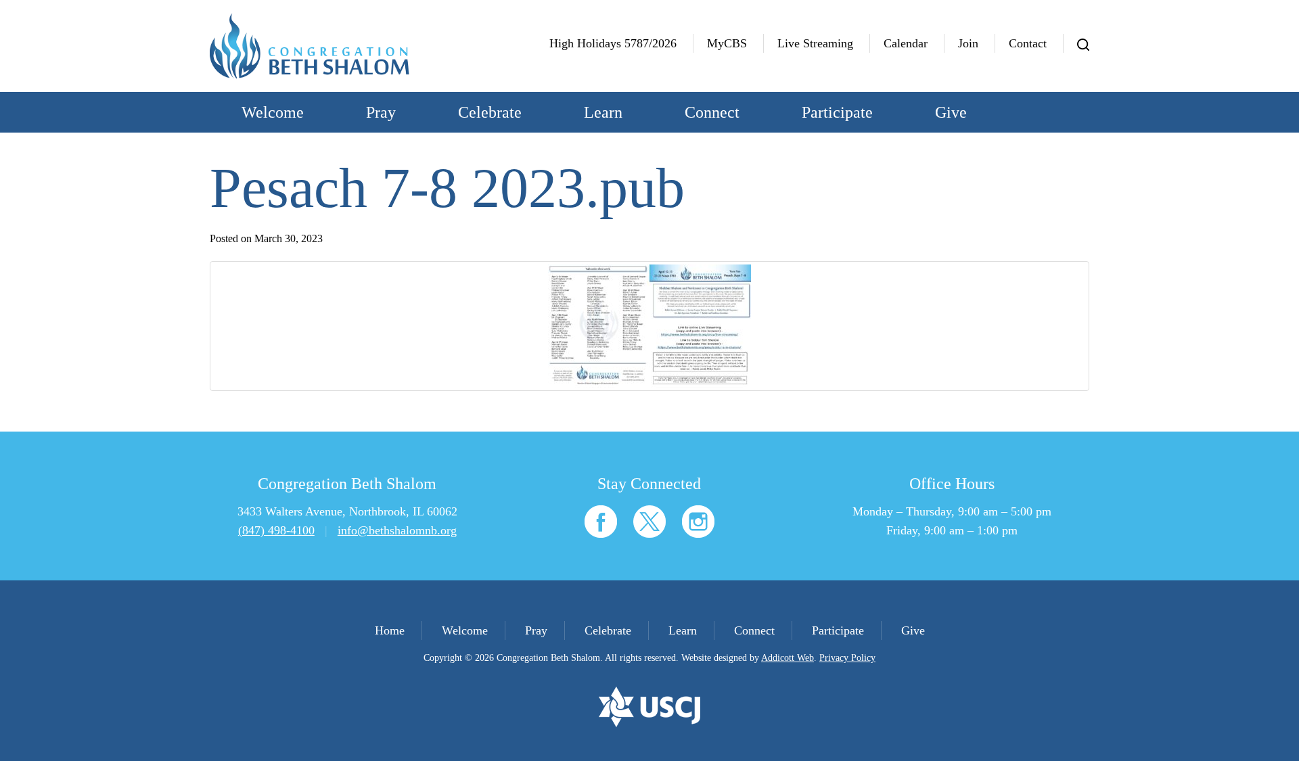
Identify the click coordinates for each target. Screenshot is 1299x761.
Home (390, 630)
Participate (837, 112)
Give (951, 112)
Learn (603, 112)
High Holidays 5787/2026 (613, 43)
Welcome (273, 112)
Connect (712, 112)
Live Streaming (815, 43)
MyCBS (727, 43)
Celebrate (490, 112)
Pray (381, 112)
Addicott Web (787, 658)
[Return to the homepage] (309, 46)
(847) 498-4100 (276, 530)
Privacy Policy (847, 658)
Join (968, 43)
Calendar (906, 43)
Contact (1028, 43)
